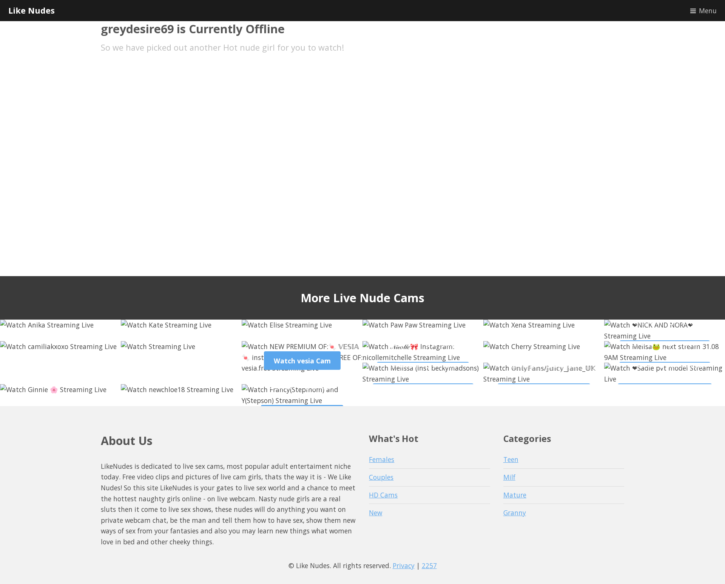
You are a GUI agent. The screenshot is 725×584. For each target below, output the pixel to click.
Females (381, 459)
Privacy (404, 565)
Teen (510, 459)
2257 (429, 565)
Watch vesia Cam (302, 360)
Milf (509, 477)
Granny (514, 512)
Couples (381, 477)
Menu (708, 10)
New (375, 512)
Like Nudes (31, 10)
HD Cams (383, 494)
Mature (514, 494)
